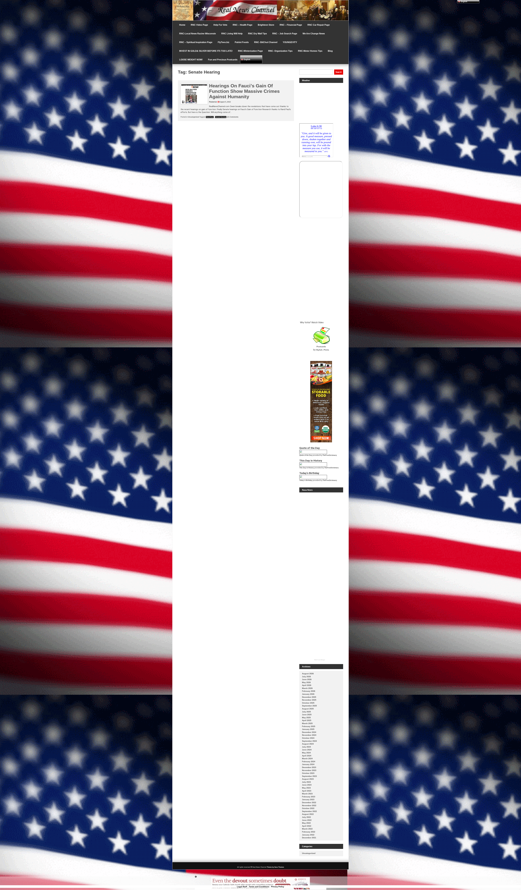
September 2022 (309, 811)
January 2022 (308, 835)
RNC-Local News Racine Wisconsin (197, 33)
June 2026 (307, 679)
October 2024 (308, 738)
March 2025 (307, 723)
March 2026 (307, 688)
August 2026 (308, 673)
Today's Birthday (305, 480)
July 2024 (306, 747)
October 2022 (308, 808)
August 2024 (308, 744)
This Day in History (306, 468)
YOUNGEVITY (290, 42)
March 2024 (307, 758)
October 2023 (308, 773)
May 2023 (306, 788)
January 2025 (308, 729)
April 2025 (306, 720)
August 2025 (308, 709)
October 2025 (308, 703)
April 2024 (306, 756)
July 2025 (306, 712)
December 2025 (309, 697)
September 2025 (309, 706)
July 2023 (306, 782)
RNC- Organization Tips (280, 51)
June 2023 (307, 785)
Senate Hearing (221, 117)
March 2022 (307, 829)
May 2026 (306, 682)
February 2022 (308, 832)
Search (339, 72)
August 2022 (308, 814)
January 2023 (308, 799)
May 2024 (306, 753)
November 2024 (309, 735)
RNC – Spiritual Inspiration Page (195, 42)
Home (182, 25)
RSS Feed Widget (319, 660)
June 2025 (307, 714)
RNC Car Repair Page (318, 25)
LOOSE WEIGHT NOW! (191, 59)
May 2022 (306, 823)
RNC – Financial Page (291, 25)
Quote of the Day (305, 455)
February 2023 (308, 797)
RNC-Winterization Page (250, 51)
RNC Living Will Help (232, 33)
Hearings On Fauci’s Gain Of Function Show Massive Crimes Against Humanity (244, 91)
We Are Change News (314, 33)
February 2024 (308, 761)
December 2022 (309, 802)
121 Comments (232, 117)
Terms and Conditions (259, 887)
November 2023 (309, 770)
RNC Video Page (199, 25)
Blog (330, 51)
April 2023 (306, 791)
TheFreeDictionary (330, 455)
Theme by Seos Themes (275, 867)
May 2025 (306, 717)
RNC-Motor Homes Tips (310, 51)
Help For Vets (220, 25)
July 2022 (306, 817)
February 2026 (308, 691)
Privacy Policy (277, 887)
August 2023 (308, 779)
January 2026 (308, 694)
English (246, 59)
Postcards (321, 346)
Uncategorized (193, 117)
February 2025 (308, 726)
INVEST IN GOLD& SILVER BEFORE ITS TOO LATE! (206, 51)
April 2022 (306, 826)
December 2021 (309, 838)
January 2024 (308, 764)
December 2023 (309, 767)
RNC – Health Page (242, 25)
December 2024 (309, 732)
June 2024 (307, 750)
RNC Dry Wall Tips (257, 33)
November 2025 (309, 700)
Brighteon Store (266, 25)
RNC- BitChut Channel (265, 42)
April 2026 (306, 685)
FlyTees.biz (223, 42)
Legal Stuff (242, 887)
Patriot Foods (242, 42)
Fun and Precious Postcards (222, 59)
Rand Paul (209, 117)
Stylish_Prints (322, 350)
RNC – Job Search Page (284, 33)
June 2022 (307, 820)
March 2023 (307, 794)
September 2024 (309, 741)
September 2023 (309, 776)
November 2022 (309, 805)
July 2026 (306, 676)
